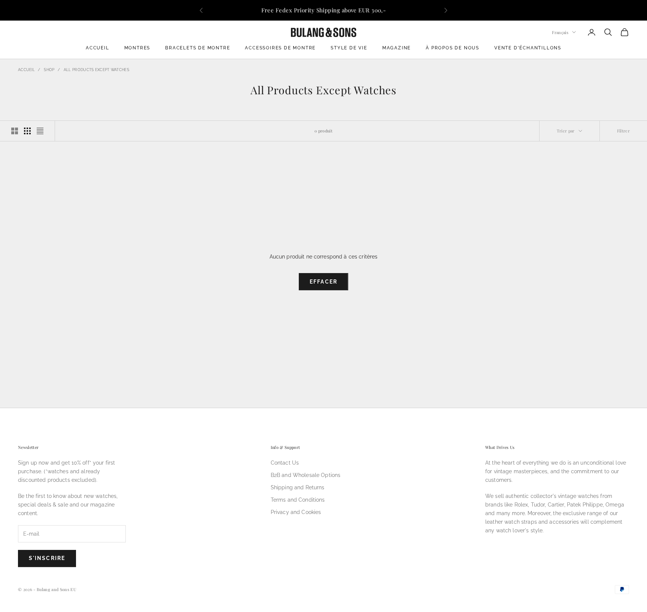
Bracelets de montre (197, 48)
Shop (49, 70)
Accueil (97, 48)
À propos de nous (452, 48)
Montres (137, 48)
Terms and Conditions (298, 500)
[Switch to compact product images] (40, 131)
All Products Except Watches (96, 70)
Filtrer (623, 131)
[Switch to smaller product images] (27, 131)
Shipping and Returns (298, 487)
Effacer (323, 282)
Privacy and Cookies (296, 512)
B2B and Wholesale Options (306, 475)
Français (560, 32)
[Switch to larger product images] (14, 131)
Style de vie (349, 48)
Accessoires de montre (280, 48)
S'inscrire (47, 558)
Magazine (396, 48)
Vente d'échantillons (527, 48)
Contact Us (285, 463)
